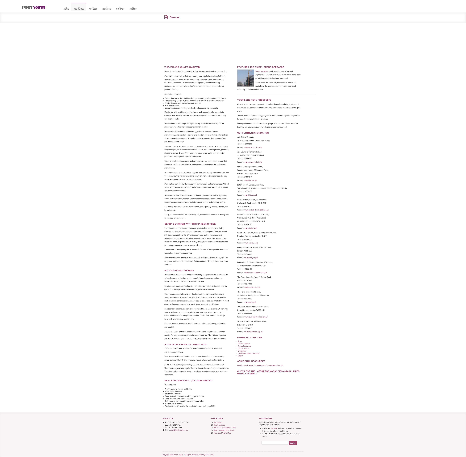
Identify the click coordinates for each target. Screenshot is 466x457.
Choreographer (244, 343)
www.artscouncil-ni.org (253, 162)
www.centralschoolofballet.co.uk (256, 210)
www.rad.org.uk (250, 302)
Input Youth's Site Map (222, 433)
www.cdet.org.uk (250, 228)
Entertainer (242, 351)
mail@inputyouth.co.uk (179, 430)
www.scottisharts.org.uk (253, 331)
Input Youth (39, 7)
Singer (240, 355)
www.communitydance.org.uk (255, 272)
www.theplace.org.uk (252, 287)
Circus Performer (244, 346)
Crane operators (261, 71)
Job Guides (79, 9)
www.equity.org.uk (251, 257)
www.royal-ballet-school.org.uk (256, 317)
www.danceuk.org (251, 243)
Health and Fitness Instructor (249, 353)
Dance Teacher (244, 348)
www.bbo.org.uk (250, 180)
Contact (120, 9)
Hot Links (106, 9)
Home (66, 9)
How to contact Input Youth (224, 430)
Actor (240, 341)
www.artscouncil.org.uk (253, 147)
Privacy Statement (206, 454)
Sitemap (133, 9)
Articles (93, 9)
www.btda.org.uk (250, 195)
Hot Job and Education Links (225, 427)
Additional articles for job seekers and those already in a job (260, 365)
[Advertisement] (233, 42)
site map (274, 428)
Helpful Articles (219, 425)
